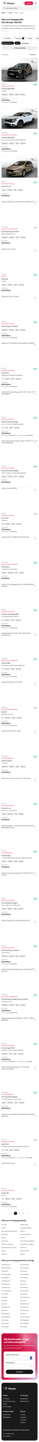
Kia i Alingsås (5, 1326)
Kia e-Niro (5, 518)
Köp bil (11, 13)
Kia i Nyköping (5, 1317)
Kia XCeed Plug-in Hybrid (10, 231)
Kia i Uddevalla (5, 1307)
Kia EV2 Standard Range (9, 422)
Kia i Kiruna (23, 1313)
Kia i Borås (4, 1297)
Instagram (23, 1417)
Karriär (5, 1404)
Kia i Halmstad (5, 1281)
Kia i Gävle (4, 1300)
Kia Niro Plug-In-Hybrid (9, 326)
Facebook (23, 1420)
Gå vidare (19, 1372)
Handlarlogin (24, 1398)
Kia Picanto (5, 567)
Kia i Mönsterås (24, 1304)
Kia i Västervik (24, 1307)
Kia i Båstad (23, 1326)
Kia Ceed (4, 1224)
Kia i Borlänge (5, 1313)
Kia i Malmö (4, 1271)
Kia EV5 (22, 1254)
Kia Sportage (5, 855)
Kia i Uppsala (5, 1277)
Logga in (28, 3)
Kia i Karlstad (24, 1287)
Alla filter (8, 38)
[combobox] (19, 8)
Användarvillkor (7, 1436)
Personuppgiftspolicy (8, 1433)
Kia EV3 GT (5, 373)
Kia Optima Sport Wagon (10, 471)
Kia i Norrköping (6, 1274)
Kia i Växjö (23, 1281)
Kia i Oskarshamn (25, 1317)
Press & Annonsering (9, 1401)
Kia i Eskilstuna (5, 1284)
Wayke (3, 13)
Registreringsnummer (12, 1354)
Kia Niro (3, 1228)
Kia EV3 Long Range (7, 1244)
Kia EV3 (22, 1237)
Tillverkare (19, 38)
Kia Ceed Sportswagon (9, 903)
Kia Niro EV (5, 1193)
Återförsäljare (7, 1406)
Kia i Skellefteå (24, 1320)
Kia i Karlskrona (5, 1287)
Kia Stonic (4, 279)
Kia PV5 (3, 1251)
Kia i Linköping (24, 1274)
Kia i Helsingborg (6, 1268)
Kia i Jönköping (24, 1268)
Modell (30, 38)
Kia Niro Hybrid (6, 761)
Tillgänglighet (7, 1417)
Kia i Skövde (5, 1323)
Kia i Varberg (23, 1294)
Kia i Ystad (4, 1310)
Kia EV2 (3, 1237)
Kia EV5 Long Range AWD (10, 614)
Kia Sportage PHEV (8, 89)
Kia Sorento (4, 1234)
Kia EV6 (4, 712)
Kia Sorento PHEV (25, 1234)
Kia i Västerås (24, 1277)
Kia (16, 13)
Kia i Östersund (24, 1310)
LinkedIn (22, 1414)
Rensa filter (25, 43)
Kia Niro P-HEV (24, 1251)
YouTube (22, 1422)
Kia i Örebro (23, 1271)
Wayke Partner (24, 1401)
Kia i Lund (4, 1304)
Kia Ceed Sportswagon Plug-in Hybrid (14, 999)
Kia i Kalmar (23, 1284)
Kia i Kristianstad (6, 1291)
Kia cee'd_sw (6, 186)
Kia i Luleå (23, 1300)
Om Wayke (6, 1398)
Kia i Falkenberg (25, 1297)
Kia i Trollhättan (24, 1323)
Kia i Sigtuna (4, 1320)
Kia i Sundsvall (24, 1291)
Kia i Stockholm (5, 1264)
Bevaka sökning (20, 48)
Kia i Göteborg (24, 1264)
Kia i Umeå (4, 1294)
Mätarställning (10, 1362)
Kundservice (6, 1414)
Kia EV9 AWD (5, 663)
